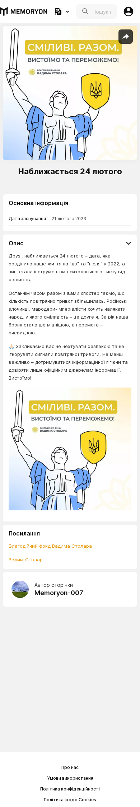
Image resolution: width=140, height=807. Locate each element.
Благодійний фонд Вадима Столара (50, 546)
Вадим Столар (26, 559)
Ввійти (128, 11)
